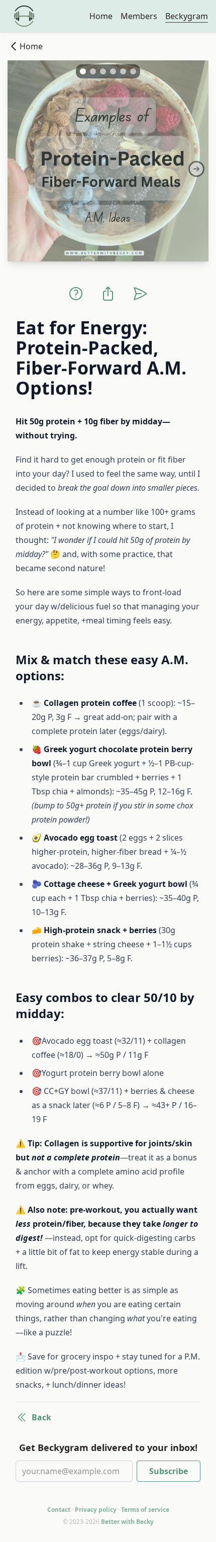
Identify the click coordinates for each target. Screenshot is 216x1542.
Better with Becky (127, 1521)
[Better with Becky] (24, 16)
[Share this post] (108, 294)
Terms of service (145, 1509)
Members (139, 16)
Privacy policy (96, 1509)
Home (101, 16)
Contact (58, 1509)
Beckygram (186, 16)
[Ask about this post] (76, 294)
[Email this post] (140, 294)
